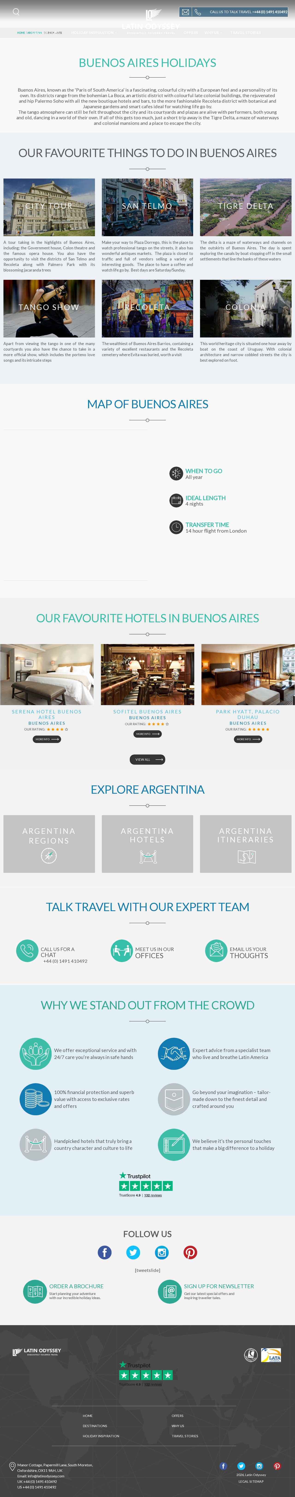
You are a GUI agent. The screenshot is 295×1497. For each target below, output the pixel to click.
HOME (88, 1416)
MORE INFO (43, 739)
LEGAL (244, 1481)
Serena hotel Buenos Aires (47, 714)
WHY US (212, 32)
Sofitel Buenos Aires (147, 711)
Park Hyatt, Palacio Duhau (248, 714)
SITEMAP (256, 1481)
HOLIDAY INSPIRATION (92, 32)
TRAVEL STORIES (245, 32)
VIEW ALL (143, 759)
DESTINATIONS (46, 32)
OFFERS (191, 32)
